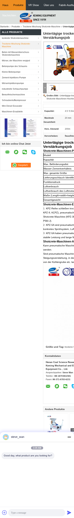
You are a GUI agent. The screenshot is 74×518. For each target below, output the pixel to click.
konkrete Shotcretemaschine (15, 38)
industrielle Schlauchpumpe (15, 89)
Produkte (18, 5)
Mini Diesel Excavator (12, 106)
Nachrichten (9, 15)
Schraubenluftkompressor (14, 100)
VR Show (33, 5)
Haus (5, 5)
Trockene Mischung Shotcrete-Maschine (41, 26)
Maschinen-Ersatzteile (12, 111)
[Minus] (69, 437)
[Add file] (4, 512)
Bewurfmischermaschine (13, 94)
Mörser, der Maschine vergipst (16, 60)
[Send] (69, 512)
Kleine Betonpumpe (11, 72)
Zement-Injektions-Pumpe (14, 77)
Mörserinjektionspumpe (13, 83)
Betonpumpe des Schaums (14, 66)
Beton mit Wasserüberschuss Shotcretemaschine (15, 53)
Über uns (49, 5)
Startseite (4, 26)
